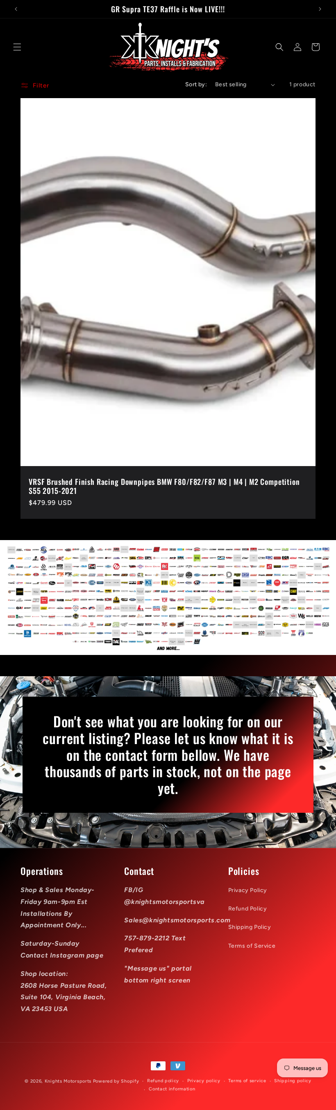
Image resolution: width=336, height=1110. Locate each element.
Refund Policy (247, 908)
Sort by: (196, 84)
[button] (17, 47)
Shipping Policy (249, 927)
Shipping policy (292, 1080)
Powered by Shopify (116, 1081)
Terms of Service (252, 945)
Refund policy (163, 1080)
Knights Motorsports (68, 1081)
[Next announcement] (320, 9)
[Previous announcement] (16, 9)
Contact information (172, 1089)
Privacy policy (203, 1080)
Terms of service (247, 1080)
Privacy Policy (247, 890)
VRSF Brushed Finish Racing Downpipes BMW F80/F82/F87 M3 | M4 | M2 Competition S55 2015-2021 (164, 486)
